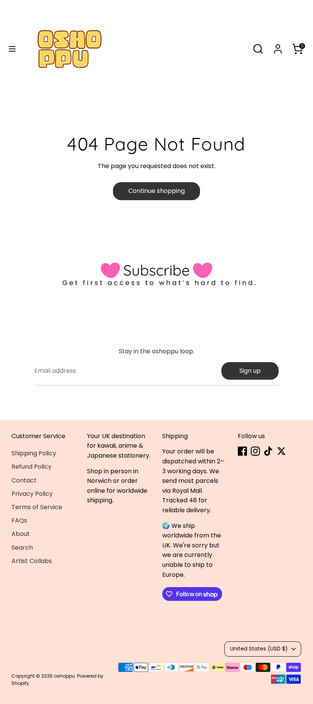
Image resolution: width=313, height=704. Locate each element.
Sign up (250, 370)
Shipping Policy (33, 453)
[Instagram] (255, 451)
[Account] (278, 46)
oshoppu (64, 676)
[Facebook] (242, 451)
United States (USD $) (259, 648)
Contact (24, 480)
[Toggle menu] (12, 49)
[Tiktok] (268, 451)
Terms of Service (36, 507)
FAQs (19, 520)
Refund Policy (31, 466)
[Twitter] (281, 451)
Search (22, 547)
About (20, 533)
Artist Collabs (31, 561)
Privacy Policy (32, 493)
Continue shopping (156, 190)
